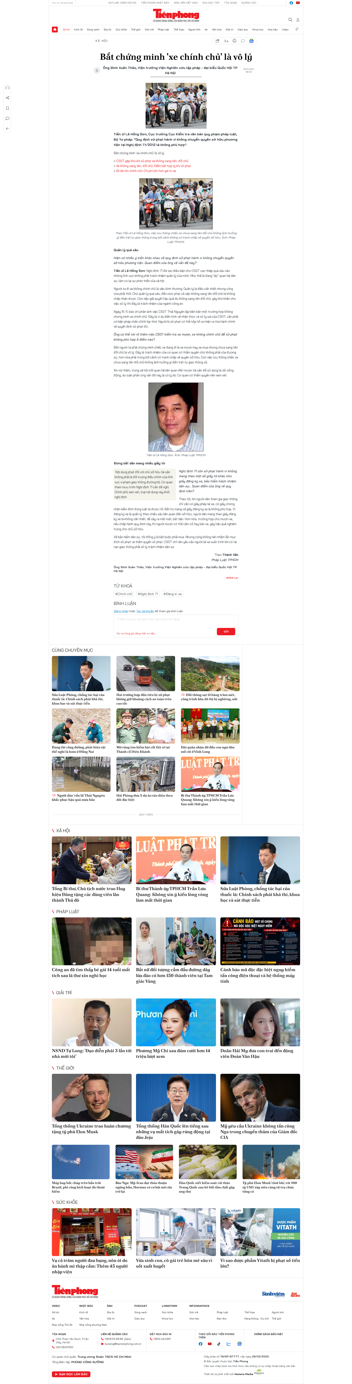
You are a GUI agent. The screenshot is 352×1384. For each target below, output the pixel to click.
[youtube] (298, 3)
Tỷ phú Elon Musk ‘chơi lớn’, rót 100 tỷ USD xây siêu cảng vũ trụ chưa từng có (270, 1187)
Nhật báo (86, 1306)
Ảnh (109, 1306)
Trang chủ (55, 29)
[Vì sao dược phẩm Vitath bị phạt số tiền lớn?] (260, 1232)
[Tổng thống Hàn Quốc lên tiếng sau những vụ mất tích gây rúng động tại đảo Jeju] (176, 1098)
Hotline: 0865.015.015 (122, 2)
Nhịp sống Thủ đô (62, 1324)
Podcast (140, 1306)
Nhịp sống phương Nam (93, 1324)
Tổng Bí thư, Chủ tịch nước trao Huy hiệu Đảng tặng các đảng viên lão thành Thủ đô (88, 894)
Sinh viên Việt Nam (186, 2)
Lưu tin (7, 108)
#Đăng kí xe (173, 594)
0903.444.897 (162, 1339)
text (226, 41)
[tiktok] (221, 1344)
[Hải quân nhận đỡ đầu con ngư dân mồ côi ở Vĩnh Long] (210, 726)
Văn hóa (216, 29)
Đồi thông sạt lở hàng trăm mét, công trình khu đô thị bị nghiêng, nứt (209, 697)
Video (285, 29)
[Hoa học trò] (295, 1295)
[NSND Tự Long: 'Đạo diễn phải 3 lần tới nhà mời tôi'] (92, 1022)
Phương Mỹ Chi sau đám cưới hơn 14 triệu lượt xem (173, 1053)
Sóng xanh (93, 29)
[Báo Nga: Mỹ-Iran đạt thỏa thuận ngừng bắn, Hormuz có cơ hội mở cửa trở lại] (144, 1162)
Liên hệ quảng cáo (114, 1334)
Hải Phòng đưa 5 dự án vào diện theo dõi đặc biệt (144, 797)
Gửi (226, 631)
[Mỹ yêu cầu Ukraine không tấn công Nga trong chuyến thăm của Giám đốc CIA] (260, 1098)
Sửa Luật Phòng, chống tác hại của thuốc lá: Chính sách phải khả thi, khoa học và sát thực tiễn (78, 699)
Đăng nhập (121, 611)
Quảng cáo (248, 2)
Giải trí (229, 29)
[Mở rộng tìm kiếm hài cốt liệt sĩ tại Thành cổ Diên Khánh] (145, 726)
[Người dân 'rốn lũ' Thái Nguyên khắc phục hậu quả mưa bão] (81, 774)
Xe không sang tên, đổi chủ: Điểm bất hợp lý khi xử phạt (153, 166)
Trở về (7, 128)
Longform (169, 1306)
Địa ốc (107, 29)
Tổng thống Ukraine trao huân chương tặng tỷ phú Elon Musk (91, 1128)
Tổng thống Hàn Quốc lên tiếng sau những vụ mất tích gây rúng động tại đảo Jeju (173, 1131)
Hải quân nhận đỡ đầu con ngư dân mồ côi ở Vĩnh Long (207, 749)
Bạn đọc (222, 1318)
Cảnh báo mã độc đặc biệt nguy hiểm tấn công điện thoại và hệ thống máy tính (257, 975)
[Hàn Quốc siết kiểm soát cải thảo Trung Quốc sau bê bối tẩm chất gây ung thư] (208, 1162)
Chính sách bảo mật (268, 1334)
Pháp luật (163, 29)
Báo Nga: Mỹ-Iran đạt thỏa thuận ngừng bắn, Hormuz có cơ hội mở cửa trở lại (143, 1187)
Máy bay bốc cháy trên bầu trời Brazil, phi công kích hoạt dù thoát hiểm (78, 1187)
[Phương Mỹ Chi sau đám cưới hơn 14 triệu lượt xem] (176, 1022)
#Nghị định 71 (148, 594)
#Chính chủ (123, 594)
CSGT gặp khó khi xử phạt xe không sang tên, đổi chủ (152, 161)
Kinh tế (78, 29)
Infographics (199, 1306)
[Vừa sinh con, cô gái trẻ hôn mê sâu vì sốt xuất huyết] (176, 1232)
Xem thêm (297, 29)
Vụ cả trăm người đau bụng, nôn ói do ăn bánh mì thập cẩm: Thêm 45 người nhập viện (90, 1266)
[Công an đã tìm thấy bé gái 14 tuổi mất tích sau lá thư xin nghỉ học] (92, 941)
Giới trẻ (149, 29)
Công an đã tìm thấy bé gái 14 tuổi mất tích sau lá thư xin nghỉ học (91, 972)
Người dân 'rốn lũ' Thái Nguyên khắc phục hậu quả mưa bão (78, 797)
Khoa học (258, 29)
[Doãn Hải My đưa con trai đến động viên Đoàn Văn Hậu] (260, 1022)
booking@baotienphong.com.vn (123, 1343)
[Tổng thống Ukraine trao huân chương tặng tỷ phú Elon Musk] (92, 1098)
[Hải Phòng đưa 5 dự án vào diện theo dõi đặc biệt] (145, 774)
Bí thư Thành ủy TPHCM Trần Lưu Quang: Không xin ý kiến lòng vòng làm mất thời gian (207, 799)
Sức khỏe (121, 29)
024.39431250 (64, 1347)
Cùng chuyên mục (72, 650)
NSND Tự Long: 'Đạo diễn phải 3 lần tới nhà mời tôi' (92, 1053)
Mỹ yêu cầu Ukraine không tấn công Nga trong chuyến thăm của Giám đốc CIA (259, 1131)
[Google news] (241, 1344)
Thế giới (135, 29)
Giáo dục (243, 29)
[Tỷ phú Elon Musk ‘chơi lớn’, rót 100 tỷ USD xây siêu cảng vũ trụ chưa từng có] (271, 1162)
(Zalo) (127, 1339)
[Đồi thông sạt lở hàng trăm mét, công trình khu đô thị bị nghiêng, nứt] (210, 673)
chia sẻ (217, 41)
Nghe (7, 87)
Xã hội (66, 29)
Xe (206, 29)
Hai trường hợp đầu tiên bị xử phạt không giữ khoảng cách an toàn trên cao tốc (143, 699)
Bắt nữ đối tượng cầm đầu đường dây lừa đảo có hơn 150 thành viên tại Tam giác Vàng (174, 975)
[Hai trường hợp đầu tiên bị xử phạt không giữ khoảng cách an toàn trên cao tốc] (145, 673)
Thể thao (179, 29)
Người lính (194, 29)
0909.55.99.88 (114, 1339)
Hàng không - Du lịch (256, 1318)
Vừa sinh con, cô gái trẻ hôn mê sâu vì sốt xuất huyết (174, 1263)
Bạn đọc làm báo (73, 1374)
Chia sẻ (7, 98)
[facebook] (291, 3)
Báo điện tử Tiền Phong (176, 15)
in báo (234, 41)
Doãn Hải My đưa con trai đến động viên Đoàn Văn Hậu (256, 1053)
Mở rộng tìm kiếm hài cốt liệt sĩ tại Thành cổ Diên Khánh (143, 749)
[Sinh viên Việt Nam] (273, 1295)
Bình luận (7, 118)
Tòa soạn (230, 2)
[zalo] (230, 1344)
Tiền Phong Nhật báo (155, 2)
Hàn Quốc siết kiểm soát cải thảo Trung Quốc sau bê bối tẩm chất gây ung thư (207, 1187)
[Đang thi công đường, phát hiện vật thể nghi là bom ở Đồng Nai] (81, 726)
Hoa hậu (273, 29)
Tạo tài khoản (145, 611)
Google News (251, 41)
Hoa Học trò (210, 2)
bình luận (243, 41)
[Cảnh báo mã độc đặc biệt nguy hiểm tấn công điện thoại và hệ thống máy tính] (260, 941)
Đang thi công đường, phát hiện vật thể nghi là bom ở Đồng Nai (79, 749)
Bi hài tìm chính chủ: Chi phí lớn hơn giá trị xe (146, 171)
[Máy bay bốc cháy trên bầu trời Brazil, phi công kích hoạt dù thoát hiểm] (81, 1162)
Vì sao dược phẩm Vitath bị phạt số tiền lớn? (260, 1263)
